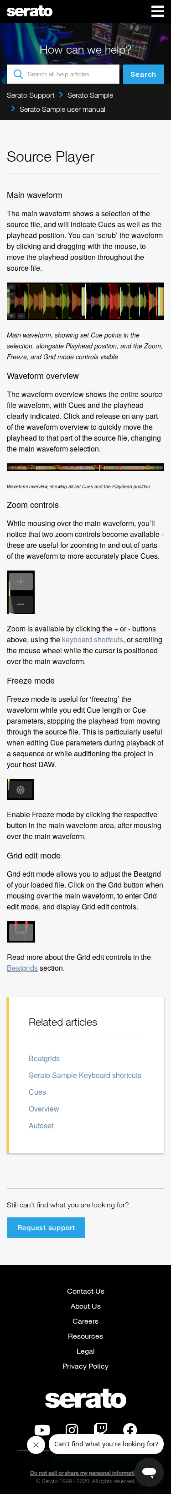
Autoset (41, 1125)
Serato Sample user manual (62, 109)
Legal (86, 1350)
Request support (46, 1227)
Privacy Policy (85, 1365)
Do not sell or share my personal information (85, 1472)
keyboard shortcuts (92, 639)
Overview (44, 1108)
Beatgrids (22, 968)
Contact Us (85, 1290)
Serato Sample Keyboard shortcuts (85, 1075)
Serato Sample (90, 95)
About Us (86, 1305)
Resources (85, 1335)
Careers (85, 1320)
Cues (37, 1092)
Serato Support (31, 95)
